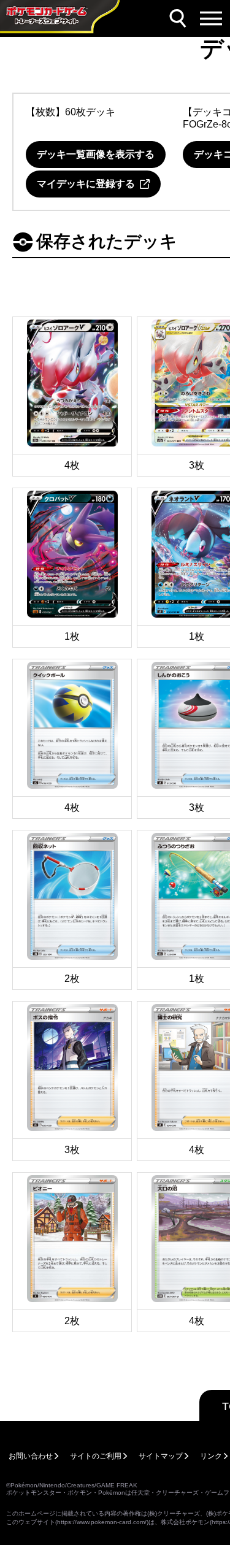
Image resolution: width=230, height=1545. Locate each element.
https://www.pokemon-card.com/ (102, 1522)
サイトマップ (161, 1456)
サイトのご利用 (95, 1456)
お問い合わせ (31, 1456)
